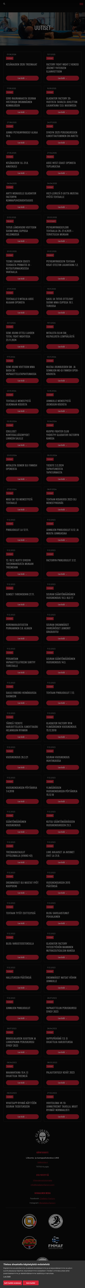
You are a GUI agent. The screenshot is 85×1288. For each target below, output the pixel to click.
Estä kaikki (30, 1283)
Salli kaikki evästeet (12, 1283)
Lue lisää (7, 1276)
